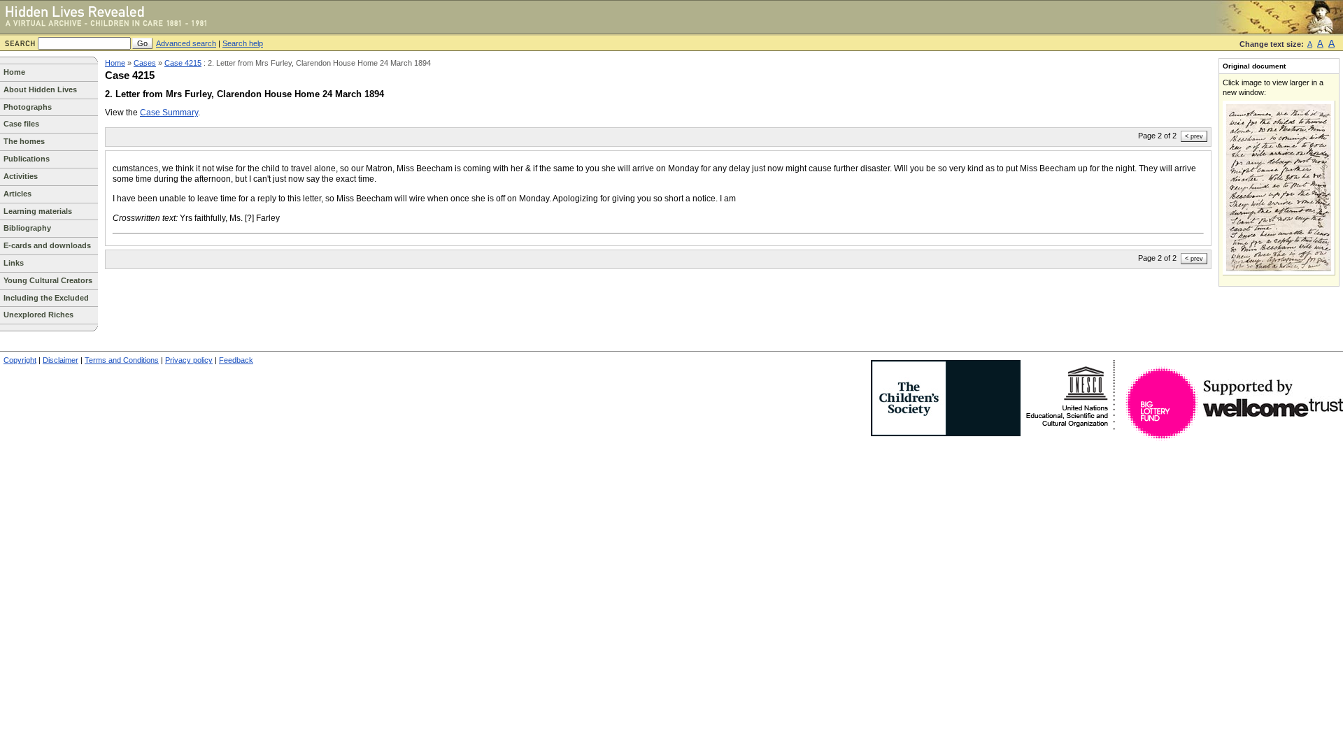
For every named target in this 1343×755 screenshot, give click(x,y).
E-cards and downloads (47, 245)
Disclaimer (60, 360)
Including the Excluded (46, 298)
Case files (21, 124)
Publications (26, 158)
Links (13, 263)
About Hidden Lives (40, 89)
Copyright (19, 360)
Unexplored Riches (38, 314)
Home (14, 72)
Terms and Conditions (122, 360)
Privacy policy (189, 360)
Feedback (236, 360)
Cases (145, 63)
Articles (17, 193)
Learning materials (37, 211)
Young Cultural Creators (47, 280)
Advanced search (186, 43)
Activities (20, 176)
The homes (24, 141)
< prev (1194, 136)
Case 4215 (182, 63)
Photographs (27, 107)
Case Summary (169, 112)
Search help (242, 43)
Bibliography (27, 228)
